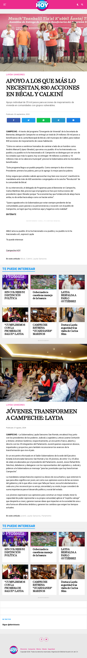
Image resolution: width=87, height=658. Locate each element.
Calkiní (29, 259)
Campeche (31, 649)
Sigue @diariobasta (10, 624)
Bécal (23, 259)
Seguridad (51, 649)
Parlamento (46, 516)
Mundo (44, 649)
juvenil (23, 516)
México (38, 649)
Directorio (23, 649)
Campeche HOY (13, 250)
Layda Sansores (40, 259)
